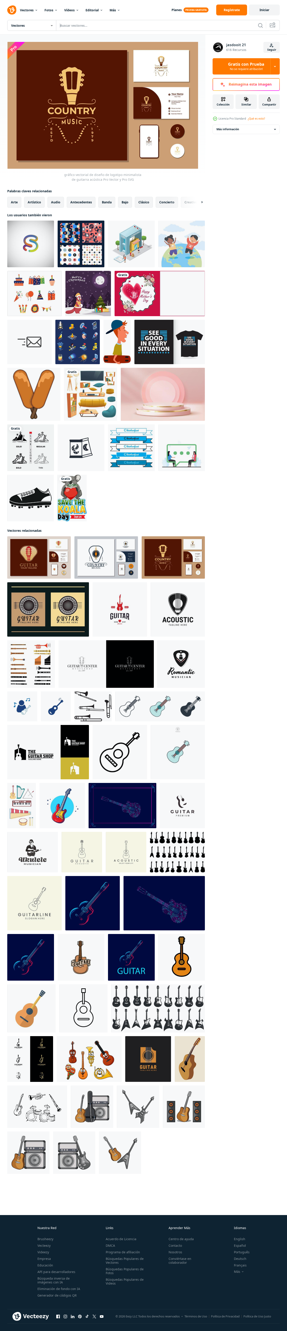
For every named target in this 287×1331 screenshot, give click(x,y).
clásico (143, 202)
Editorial (92, 10)
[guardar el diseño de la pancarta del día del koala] (72, 498)
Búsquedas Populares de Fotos (125, 1271)
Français (240, 1265)
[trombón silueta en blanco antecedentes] (93, 706)
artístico (34, 202)
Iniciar (264, 10)
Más (113, 10)
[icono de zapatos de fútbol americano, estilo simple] (30, 498)
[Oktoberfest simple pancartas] (131, 447)
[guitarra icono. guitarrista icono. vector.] (120, 752)
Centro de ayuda (181, 1239)
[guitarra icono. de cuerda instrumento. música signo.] (83, 1008)
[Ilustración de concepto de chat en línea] (181, 447)
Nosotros (175, 1252)
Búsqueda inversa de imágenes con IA (53, 1280)
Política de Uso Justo (257, 1316)
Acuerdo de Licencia (121, 1239)
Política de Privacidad (225, 1316)
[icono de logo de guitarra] (22, 706)
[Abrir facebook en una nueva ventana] (58, 1316)
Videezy (43, 1252)
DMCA (110, 1245)
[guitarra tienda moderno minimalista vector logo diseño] (48, 752)
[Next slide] (198, 202)
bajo (125, 202)
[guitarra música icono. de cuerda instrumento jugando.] (181, 957)
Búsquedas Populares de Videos (125, 1281)
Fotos (48, 10)
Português (242, 1252)
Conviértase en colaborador (180, 1260)
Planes (177, 10)
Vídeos (69, 10)
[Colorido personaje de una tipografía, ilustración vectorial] (30, 244)
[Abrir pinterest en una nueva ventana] (80, 1316)
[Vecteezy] (11, 9)
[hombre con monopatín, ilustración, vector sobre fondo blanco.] (117, 342)
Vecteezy (44, 1245)
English (239, 1239)
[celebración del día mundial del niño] (181, 244)
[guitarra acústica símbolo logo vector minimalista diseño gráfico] (148, 1059)
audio (55, 202)
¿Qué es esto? (256, 118)
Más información (227, 129)
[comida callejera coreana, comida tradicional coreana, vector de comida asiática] (33, 394)
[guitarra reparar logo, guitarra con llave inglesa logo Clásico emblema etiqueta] (120, 609)
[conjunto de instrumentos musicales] (89, 1059)
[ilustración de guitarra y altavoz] (184, 1106)
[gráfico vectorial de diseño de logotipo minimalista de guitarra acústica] (39, 557)
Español (240, 1245)
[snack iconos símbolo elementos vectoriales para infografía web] (81, 447)
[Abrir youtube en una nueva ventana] (101, 1316)
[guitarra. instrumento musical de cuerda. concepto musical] (190, 1059)
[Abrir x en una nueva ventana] (94, 1316)
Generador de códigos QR (57, 1295)
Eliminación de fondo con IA (58, 1289)
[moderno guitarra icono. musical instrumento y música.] (31, 1008)
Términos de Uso (195, 1316)
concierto (166, 202)
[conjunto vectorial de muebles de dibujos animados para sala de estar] (90, 394)
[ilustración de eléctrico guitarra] (138, 1106)
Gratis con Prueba (246, 66)
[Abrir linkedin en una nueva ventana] (72, 1316)
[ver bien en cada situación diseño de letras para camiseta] (169, 342)
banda (107, 202)
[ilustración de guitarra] (92, 1106)
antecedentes (81, 202)
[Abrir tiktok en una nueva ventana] (87, 1316)
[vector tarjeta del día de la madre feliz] (160, 293)
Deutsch (240, 1258)
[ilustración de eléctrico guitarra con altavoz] (74, 1152)
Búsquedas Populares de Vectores (125, 1260)
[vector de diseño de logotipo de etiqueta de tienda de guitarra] (106, 664)
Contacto (175, 1245)
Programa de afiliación (123, 1252)
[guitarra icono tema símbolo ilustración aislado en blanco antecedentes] (160, 706)
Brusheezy (45, 1239)
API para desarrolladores (56, 1272)
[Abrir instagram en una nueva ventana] (65, 1316)
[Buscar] (260, 25)
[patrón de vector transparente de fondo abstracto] (81, 244)
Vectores (27, 10)
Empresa (44, 1258)
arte (14, 202)
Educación (45, 1265)
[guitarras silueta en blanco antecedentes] (177, 852)
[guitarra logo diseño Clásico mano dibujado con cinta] (81, 957)
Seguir (271, 50)
